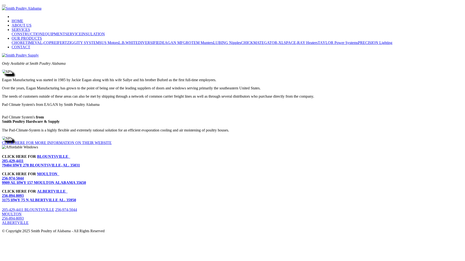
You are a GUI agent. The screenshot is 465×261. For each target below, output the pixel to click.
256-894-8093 (13, 196)
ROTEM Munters (199, 43)
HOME (17, 21)
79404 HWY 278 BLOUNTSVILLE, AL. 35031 (41, 165)
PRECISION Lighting (375, 43)
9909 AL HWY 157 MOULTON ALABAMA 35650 (44, 183)
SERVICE (73, 34)
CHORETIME (23, 43)
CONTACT (21, 47)
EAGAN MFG (174, 43)
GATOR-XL (274, 43)
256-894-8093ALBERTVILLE (15, 220)
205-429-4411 (12, 161)
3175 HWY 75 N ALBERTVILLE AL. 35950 (39, 200)
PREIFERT (58, 43)
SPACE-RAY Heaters (301, 43)
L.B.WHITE (128, 43)
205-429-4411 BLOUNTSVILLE (28, 210)
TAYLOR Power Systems (338, 43)
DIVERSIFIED (150, 43)
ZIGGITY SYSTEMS (84, 43)
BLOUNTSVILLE (53, 156)
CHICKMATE (252, 43)
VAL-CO (42, 43)
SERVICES (21, 30)
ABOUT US (21, 25)
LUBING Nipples (227, 43)
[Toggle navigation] (4, 5)
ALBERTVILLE (52, 191)
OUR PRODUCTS (27, 38)
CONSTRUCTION (27, 34)
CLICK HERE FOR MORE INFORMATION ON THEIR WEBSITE (57, 143)
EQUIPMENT (53, 34)
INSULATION (93, 34)
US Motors (109, 43)
